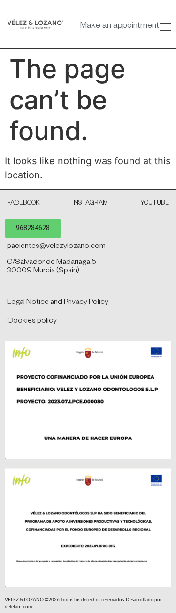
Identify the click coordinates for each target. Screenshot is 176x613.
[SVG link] (35, 24)
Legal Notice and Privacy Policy (57, 303)
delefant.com (18, 606)
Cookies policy (32, 322)
